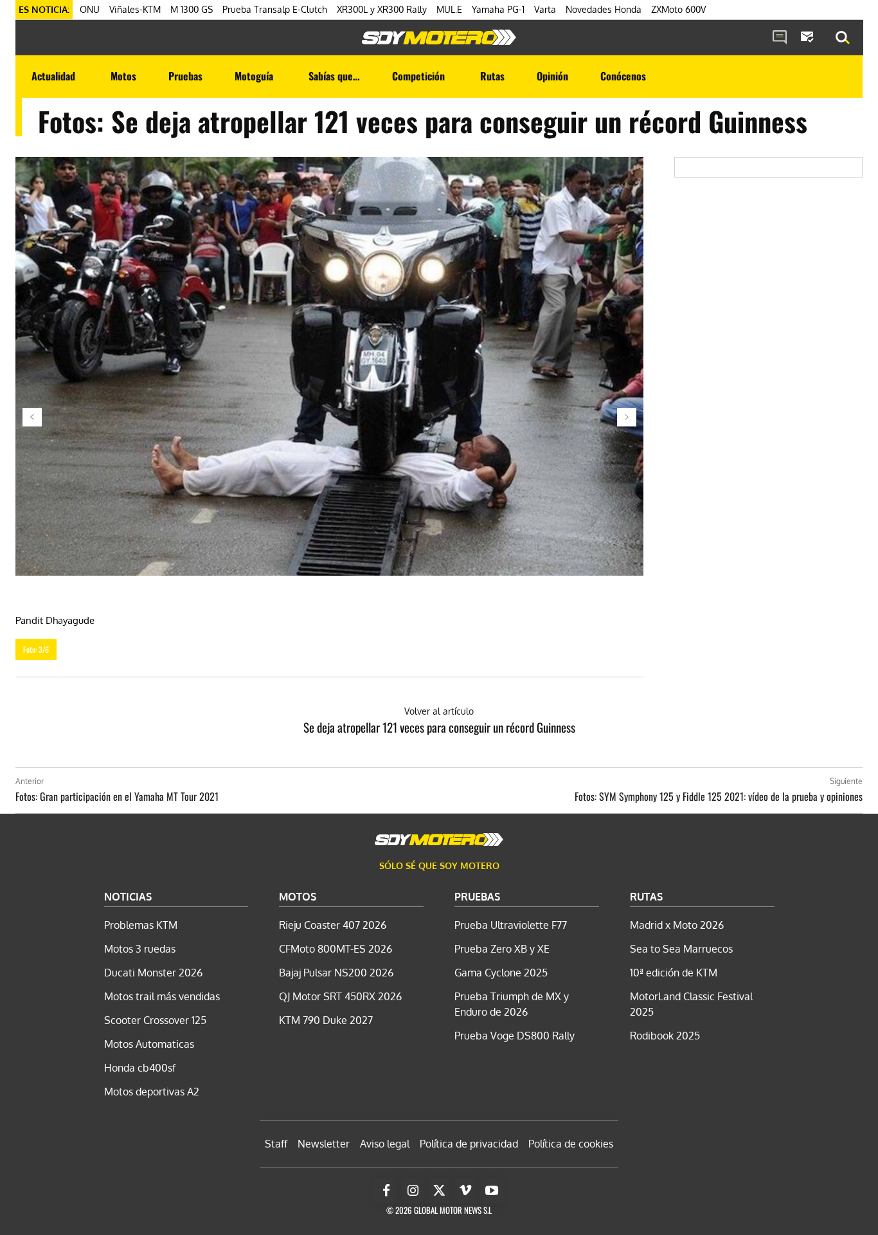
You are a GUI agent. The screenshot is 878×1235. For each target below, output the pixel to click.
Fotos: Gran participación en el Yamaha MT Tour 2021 (117, 796)
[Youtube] (492, 1190)
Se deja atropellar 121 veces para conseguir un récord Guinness (439, 727)
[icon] (780, 38)
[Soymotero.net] (439, 37)
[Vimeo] (465, 1190)
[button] (842, 38)
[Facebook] (386, 1190)
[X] (439, 1190)
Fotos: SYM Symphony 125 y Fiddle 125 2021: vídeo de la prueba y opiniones (719, 796)
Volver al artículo (439, 711)
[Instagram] (413, 1190)
